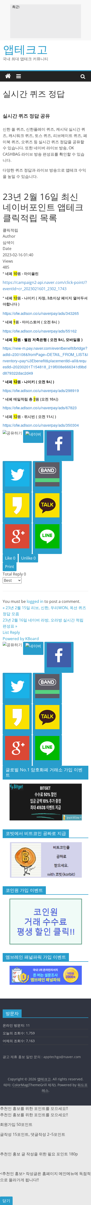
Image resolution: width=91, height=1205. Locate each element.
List (6, 632)
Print (9, 566)
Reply (15, 632)
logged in (35, 601)
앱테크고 (25, 49)
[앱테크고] (8, 76)
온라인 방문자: (14, 1025)
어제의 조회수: (14, 1040)
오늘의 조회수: (14, 1033)
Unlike (28, 558)
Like (10, 558)
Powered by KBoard (21, 638)
